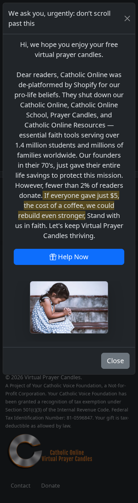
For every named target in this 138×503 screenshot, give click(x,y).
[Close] (127, 18)
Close (115, 360)
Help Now (72, 256)
